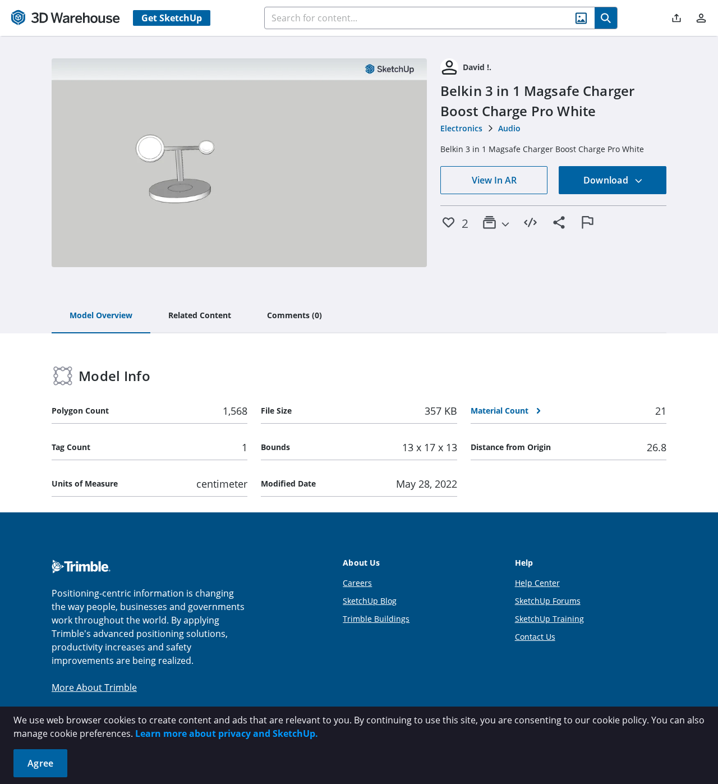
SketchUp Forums (548, 600)
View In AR (494, 180)
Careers (357, 582)
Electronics (461, 128)
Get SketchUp (171, 18)
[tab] (101, 316)
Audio (509, 128)
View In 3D (239, 163)
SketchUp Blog (370, 600)
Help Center (537, 582)
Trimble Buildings (376, 618)
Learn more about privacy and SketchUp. (226, 733)
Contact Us (535, 636)
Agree (40, 763)
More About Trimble (94, 687)
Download (606, 180)
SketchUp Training (549, 618)
